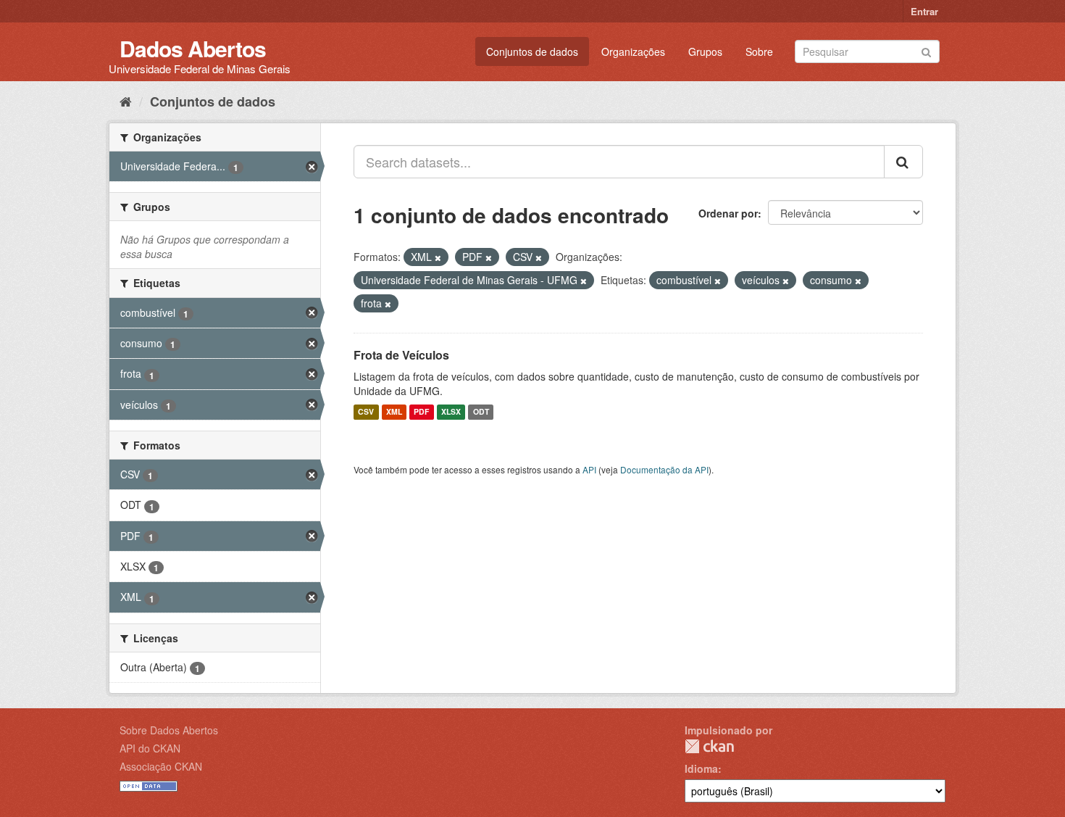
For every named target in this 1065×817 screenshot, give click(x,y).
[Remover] (438, 257)
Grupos (705, 51)
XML (394, 412)
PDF (421, 412)
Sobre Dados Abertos (169, 730)
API (589, 469)
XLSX (451, 412)
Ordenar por (728, 213)
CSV (366, 412)
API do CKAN (150, 748)
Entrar (924, 11)
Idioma (701, 768)
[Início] (126, 100)
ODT (481, 412)
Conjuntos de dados (532, 51)
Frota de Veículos (401, 355)
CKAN (709, 746)
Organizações (633, 51)
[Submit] (926, 50)
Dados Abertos (193, 48)
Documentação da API (664, 469)
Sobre (759, 51)
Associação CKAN (161, 766)
